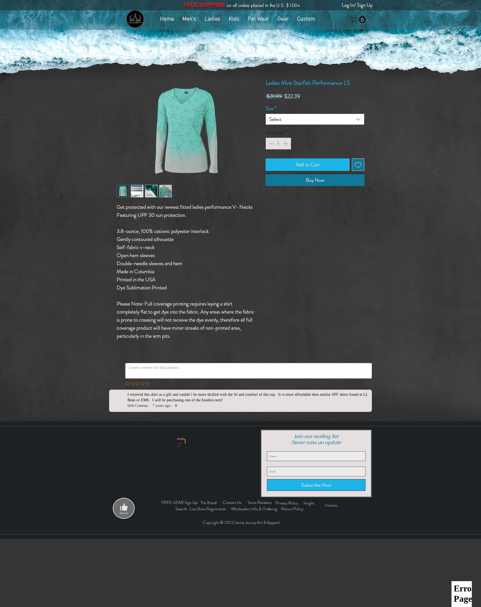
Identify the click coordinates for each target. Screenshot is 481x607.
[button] (359, 19)
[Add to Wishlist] (358, 164)
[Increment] (286, 143)
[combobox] (315, 119)
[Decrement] (270, 143)
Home (122, 59)
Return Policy (292, 509)
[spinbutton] (278, 143)
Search (181, 509)
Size (271, 108)
